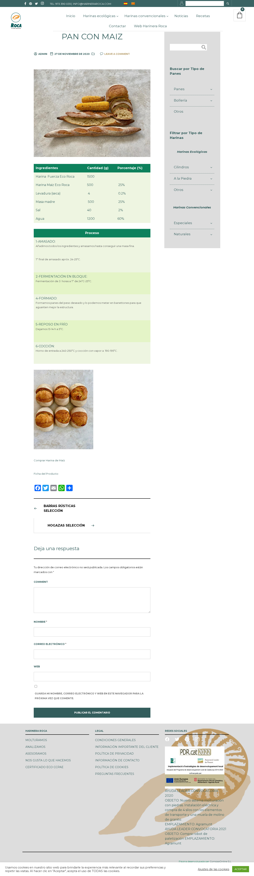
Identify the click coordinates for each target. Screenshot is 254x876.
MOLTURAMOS (36, 740)
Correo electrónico (50, 644)
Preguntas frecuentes (114, 774)
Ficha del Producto (46, 473)
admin (42, 53)
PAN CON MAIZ (92, 36)
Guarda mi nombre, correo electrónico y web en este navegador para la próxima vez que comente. (89, 696)
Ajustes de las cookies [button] (213, 869)
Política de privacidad (114, 753)
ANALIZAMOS (35, 747)
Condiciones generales (115, 740)
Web (37, 666)
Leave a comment (117, 53)
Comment (41, 581)
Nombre (40, 621)
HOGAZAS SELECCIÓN (66, 525)
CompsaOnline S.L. (220, 861)
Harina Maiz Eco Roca (52, 185)
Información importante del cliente (127, 747)
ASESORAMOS (35, 753)
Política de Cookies (111, 767)
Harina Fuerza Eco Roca (55, 176)
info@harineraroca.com (92, 3)
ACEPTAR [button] (241, 869)
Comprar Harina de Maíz (49, 460)
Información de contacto (117, 760)
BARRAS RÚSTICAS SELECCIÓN (59, 508)
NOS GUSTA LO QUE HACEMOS (48, 760)
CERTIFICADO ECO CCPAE (44, 767)
